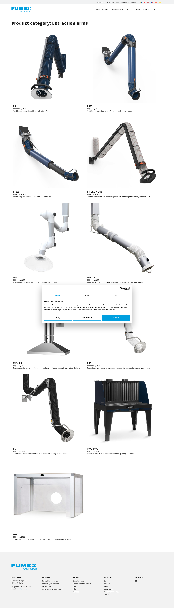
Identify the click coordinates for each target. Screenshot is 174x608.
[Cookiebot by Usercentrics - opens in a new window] (121, 288)
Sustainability (108, 589)
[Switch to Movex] (148, 2)
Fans (138, 9)
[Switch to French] (152, 2)
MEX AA (17, 363)
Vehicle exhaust (47, 586)
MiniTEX (92, 277)
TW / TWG (92, 448)
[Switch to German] (156, 2)
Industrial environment (50, 581)
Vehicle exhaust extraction (122, 9)
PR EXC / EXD (94, 191)
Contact (134, 2)
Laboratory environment (50, 584)
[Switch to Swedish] (141, 2)
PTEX (16, 191)
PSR (15, 448)
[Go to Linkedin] (136, 581)
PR (14, 106)
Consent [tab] (57, 295)
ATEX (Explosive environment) (52, 589)
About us (124, 2)
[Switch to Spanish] (160, 2)
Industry (100, 2)
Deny (58, 318)
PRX (89, 106)
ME (15, 277)
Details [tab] (87, 295)
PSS (89, 363)
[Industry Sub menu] (104, 2)
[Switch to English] (144, 2)
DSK (15, 534)
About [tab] (117, 295)
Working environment (111, 592)
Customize (86, 318)
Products (110, 2)
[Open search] (161, 9)
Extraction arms (102, 9)
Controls (154, 9)
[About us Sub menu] (128, 2)
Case (117, 2)
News (106, 586)
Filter (145, 9)
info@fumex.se (22, 589)
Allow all (116, 318)
